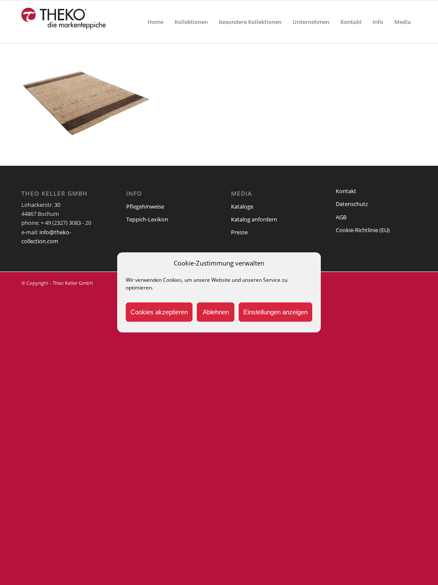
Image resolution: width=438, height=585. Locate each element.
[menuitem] (155, 21)
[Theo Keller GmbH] (64, 21)
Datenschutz (352, 204)
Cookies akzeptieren (159, 312)
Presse (239, 232)
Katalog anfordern (254, 219)
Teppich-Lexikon (147, 219)
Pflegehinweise (145, 206)
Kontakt (346, 191)
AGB (341, 217)
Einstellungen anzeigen (275, 312)
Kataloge (242, 206)
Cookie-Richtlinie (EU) (363, 230)
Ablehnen (216, 312)
